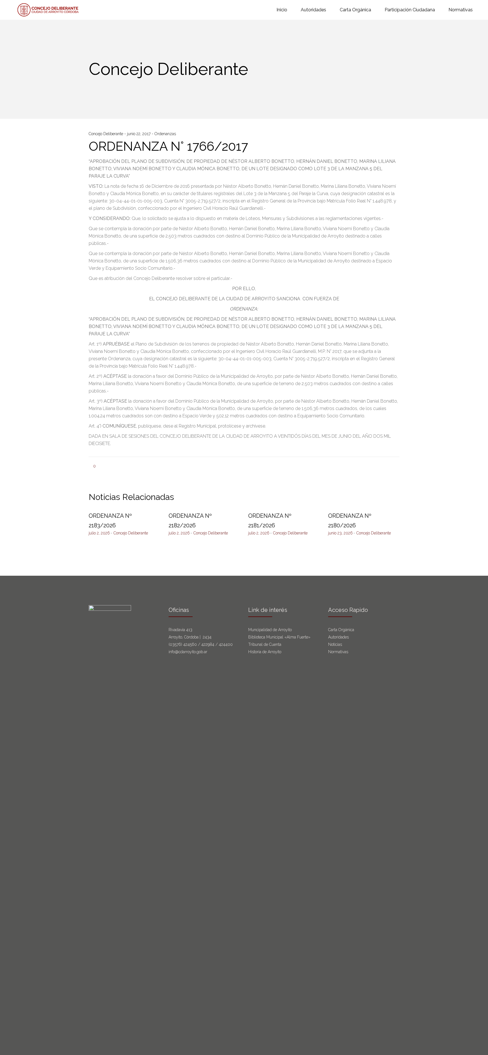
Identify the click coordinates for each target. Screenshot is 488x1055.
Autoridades (338, 637)
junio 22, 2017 (139, 133)
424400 (226, 644)
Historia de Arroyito (264, 652)
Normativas (338, 652)
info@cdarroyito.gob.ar (188, 652)
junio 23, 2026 (340, 533)
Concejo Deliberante (106, 133)
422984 (207, 644)
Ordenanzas (165, 133)
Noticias (335, 644)
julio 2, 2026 (99, 533)
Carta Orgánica (341, 629)
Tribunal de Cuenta (264, 644)
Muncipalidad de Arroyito (270, 629)
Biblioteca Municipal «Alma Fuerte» (279, 637)
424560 (190, 644)
